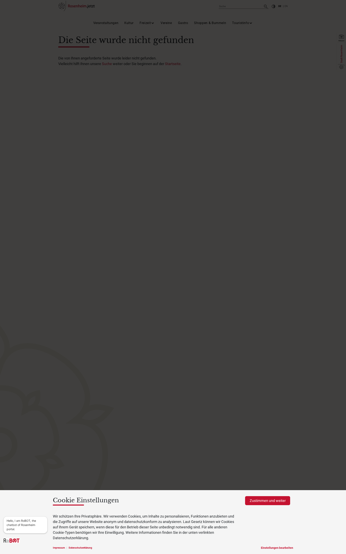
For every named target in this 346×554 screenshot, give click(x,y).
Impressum (59, 547)
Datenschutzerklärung (80, 547)
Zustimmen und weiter (268, 501)
